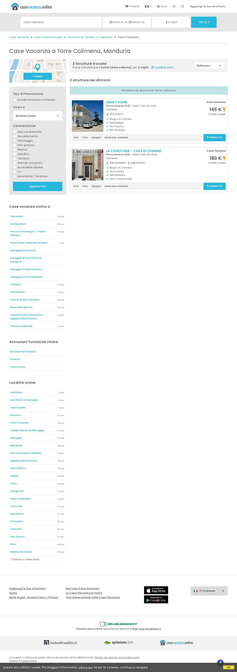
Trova (202, 22)
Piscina (22, 149)
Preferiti (134, 6)
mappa (38, 76)
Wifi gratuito (26, 145)
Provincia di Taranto (81, 37)
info (76, 137)
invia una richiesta (116, 137)
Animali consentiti (29, 163)
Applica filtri (37, 186)
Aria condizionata (29, 132)
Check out (138, 22)
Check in (117, 22)
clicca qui (85, 667)
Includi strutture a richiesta (36, 100)
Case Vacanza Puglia (48, 37)
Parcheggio (25, 141)
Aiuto (164, 6)
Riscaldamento (27, 136)
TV (19, 172)
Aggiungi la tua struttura (207, 6)
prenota (216, 137)
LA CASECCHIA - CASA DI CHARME (133, 151)
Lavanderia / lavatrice (32, 176)
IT (151, 6)
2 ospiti (172, 22)
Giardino (23, 154)
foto (85, 137)
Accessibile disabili (30, 167)
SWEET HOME (116, 102)
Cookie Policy (29, 660)
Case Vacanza (19, 37)
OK (229, 667)
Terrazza (23, 158)
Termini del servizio (105, 657)
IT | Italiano (207, 591)
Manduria (106, 37)
